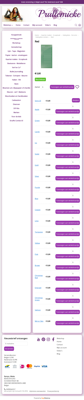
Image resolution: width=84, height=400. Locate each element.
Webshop (7, 25)
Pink (36, 254)
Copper (38, 210)
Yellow (37, 243)
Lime (37, 221)
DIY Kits (16, 108)
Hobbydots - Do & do (70, 35)
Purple (37, 187)
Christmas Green (39, 299)
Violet (37, 154)
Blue (36, 198)
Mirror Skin (39, 321)
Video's (48, 25)
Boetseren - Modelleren (16, 63)
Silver (37, 176)
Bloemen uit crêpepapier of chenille (16, 88)
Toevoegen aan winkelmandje (67, 111)
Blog (55, 25)
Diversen (16, 104)
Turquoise (39, 232)
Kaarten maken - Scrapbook (16, 59)
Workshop (16, 43)
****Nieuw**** (16, 39)
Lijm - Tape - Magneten (16, 51)
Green (37, 120)
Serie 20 (38, 101)
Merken (16, 112)
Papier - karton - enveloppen (16, 55)
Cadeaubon (16, 100)
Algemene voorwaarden (37, 391)
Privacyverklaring (53, 391)
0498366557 (10, 389)
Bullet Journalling (16, 71)
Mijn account (37, 25)
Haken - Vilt (16, 80)
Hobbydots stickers (41, 37)
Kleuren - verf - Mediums (16, 92)
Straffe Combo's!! (16, 120)
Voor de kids (16, 116)
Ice (36, 143)
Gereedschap (16, 47)
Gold (37, 165)
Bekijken (76, 100)
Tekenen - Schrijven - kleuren (16, 76)
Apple (37, 109)
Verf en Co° (16, 67)
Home (18, 25)
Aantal (37, 87)
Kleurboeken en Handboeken (16, 96)
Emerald (38, 288)
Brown (37, 265)
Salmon (38, 310)
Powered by (42, 398)
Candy (37, 132)
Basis (16, 84)
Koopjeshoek (16, 35)
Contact (26, 25)
